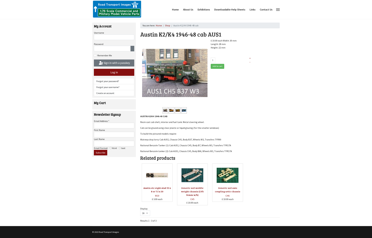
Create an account (105, 93)
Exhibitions (204, 9)
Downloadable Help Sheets (229, 9)
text (123, 148)
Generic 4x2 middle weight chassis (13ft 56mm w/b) (192, 191)
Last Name (99, 139)
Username (99, 32)
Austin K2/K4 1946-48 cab (153, 116)
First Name (99, 130)
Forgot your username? (107, 87)
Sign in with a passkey (116, 63)
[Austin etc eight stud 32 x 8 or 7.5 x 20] (157, 175)
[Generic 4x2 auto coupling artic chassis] (227, 175)
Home (175, 9)
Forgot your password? (107, 81)
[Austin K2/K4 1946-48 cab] (175, 72)
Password (98, 44)
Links (252, 9)
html (114, 148)
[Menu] (278, 9)
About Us (188, 9)
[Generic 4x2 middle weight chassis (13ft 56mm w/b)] (192, 175)
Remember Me (104, 55)
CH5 (192, 199)
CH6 (228, 195)
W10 (157, 195)
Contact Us (266, 9)
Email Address (101, 121)
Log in (114, 72)
